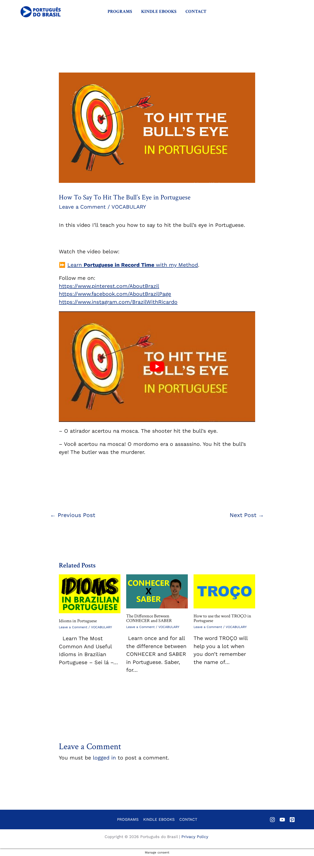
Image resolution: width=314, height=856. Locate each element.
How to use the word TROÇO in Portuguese (222, 618)
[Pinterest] (292, 819)
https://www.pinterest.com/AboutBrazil (109, 286)
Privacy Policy (195, 836)
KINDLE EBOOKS (158, 12)
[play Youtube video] (157, 366)
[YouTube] (282, 819)
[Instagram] (272, 819)
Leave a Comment (82, 207)
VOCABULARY (128, 207)
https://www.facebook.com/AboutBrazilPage (115, 294)
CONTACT (196, 12)
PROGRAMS (120, 12)
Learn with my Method (132, 265)
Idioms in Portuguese (78, 621)
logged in (104, 758)
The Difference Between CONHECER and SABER (149, 618)
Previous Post (72, 515)
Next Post (247, 515)
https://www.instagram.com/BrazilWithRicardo (118, 302)
